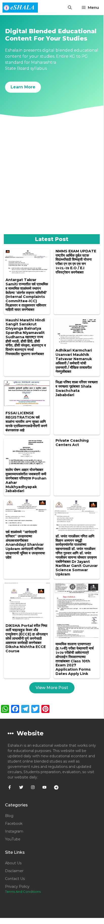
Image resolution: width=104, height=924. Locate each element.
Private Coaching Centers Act (72, 442)
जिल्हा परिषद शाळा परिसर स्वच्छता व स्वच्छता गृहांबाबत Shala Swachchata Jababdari (77, 388)
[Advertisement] (52, 180)
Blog (9, 815)
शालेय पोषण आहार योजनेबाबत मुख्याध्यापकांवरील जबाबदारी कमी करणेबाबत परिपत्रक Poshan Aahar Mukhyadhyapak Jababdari (26, 480)
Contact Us (15, 878)
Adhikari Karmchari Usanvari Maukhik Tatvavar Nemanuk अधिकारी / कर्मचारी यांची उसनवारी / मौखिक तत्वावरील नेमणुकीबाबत (74, 361)
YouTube (12, 839)
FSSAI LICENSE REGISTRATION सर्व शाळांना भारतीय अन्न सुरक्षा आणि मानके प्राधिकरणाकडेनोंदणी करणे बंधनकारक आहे (26, 421)
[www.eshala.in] (20, 7)
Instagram (14, 831)
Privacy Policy (17, 886)
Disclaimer (14, 871)
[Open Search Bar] (70, 7)
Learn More (23, 87)
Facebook (13, 823)
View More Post (52, 687)
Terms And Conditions (23, 891)
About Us (13, 863)
